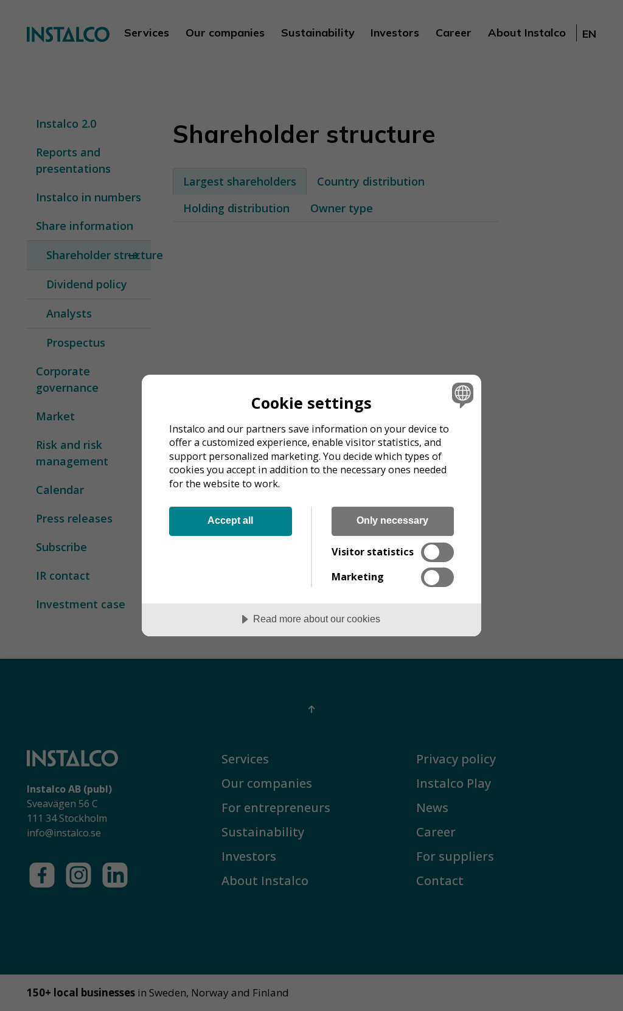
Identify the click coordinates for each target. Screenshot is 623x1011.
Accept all (230, 520)
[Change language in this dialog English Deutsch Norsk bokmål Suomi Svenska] (461, 395)
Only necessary (392, 520)
